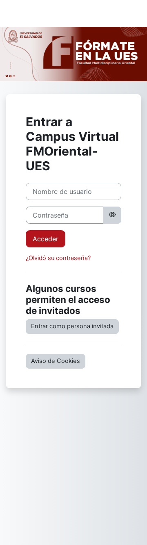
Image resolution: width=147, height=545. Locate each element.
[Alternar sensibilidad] (112, 215)
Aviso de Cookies (55, 361)
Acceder (45, 239)
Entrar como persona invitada (72, 326)
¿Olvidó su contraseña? (58, 258)
